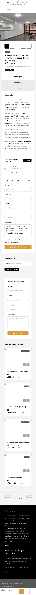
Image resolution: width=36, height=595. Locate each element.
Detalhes (18, 88)
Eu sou (7, 213)
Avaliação (11, 305)
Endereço (18, 82)
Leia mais (7, 545)
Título (10, 296)
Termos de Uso (12, 242)
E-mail (6, 204)
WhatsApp (14, 172)
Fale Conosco (8, 572)
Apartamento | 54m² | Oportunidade (20, 477)
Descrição (18, 77)
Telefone (7, 194)
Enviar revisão (18, 333)
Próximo (21, 498)
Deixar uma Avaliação (12, 269)
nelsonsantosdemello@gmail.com (17, 567)
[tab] (6, 46)
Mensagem (8, 222)
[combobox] (18, 217)
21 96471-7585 (17, 169)
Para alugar (25, 351)
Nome (6, 185)
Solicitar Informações (18, 247)
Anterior (15, 498)
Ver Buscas (27, 160)
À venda (7, 51)
